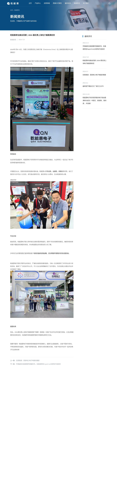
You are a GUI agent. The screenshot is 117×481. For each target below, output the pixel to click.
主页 (30, 3)
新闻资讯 (77, 3)
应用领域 (47, 3)
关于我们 (86, 3)
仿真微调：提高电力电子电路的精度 (24, 360)
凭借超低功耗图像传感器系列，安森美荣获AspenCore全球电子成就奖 (35, 364)
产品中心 (38, 3)
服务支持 (68, 3)
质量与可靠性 (57, 3)
